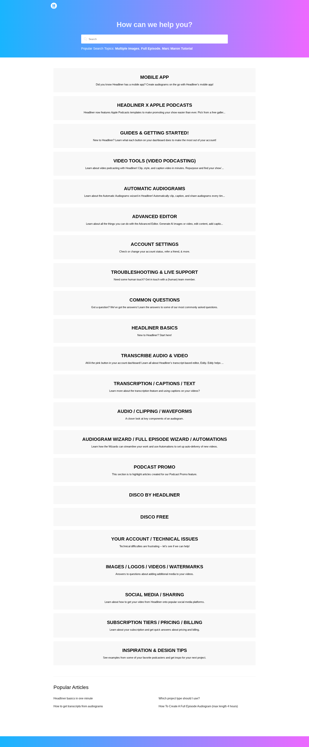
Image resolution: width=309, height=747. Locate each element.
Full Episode (150, 48)
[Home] (54, 7)
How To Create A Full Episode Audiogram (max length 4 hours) (198, 706)
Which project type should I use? (179, 698)
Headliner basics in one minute (73, 698)
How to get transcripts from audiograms (78, 706)
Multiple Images (127, 48)
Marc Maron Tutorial (177, 48)
